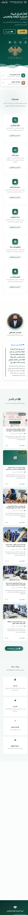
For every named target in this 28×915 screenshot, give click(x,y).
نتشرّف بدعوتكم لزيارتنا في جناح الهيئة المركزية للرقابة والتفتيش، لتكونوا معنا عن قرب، (15, 430)
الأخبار (21, 31)
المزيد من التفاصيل (14, 135)
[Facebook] (25, 42)
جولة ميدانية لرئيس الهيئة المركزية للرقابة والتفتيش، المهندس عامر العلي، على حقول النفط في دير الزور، (15, 469)
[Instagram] (15, 42)
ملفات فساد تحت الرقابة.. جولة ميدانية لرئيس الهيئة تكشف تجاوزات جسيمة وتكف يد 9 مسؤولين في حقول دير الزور (15, 546)
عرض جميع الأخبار (13, 648)
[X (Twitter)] (20, 42)
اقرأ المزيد (21, 445)
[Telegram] (10, 42)
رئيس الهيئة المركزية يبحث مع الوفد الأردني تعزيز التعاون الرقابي (16, 622)
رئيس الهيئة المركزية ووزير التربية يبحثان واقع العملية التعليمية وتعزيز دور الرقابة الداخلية (15, 584)
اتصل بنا (8, 32)
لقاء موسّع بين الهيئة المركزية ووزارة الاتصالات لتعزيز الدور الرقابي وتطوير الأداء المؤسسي (15, 507)
